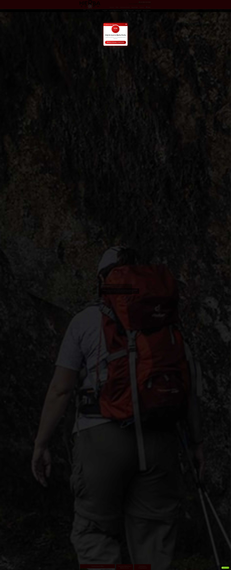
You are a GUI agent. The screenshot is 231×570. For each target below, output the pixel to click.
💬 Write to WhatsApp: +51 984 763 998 (115, 42)
